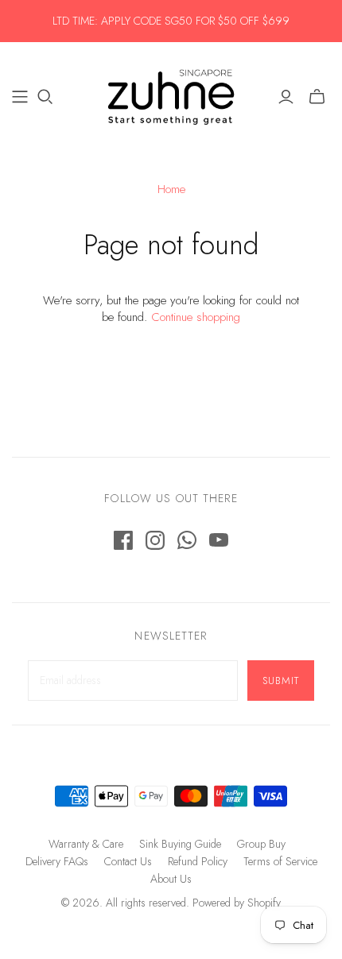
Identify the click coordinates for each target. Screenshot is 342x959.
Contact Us (128, 861)
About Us (171, 879)
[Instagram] (155, 540)
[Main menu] (20, 97)
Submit (280, 680)
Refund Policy (197, 861)
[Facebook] (123, 540)
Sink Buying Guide (180, 844)
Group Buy (261, 844)
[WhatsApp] (186, 540)
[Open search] (45, 97)
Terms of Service (280, 861)
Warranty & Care (86, 844)
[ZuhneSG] (171, 93)
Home (171, 189)
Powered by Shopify (236, 903)
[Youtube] (218, 540)
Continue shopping (195, 317)
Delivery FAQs (56, 861)
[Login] (286, 97)
